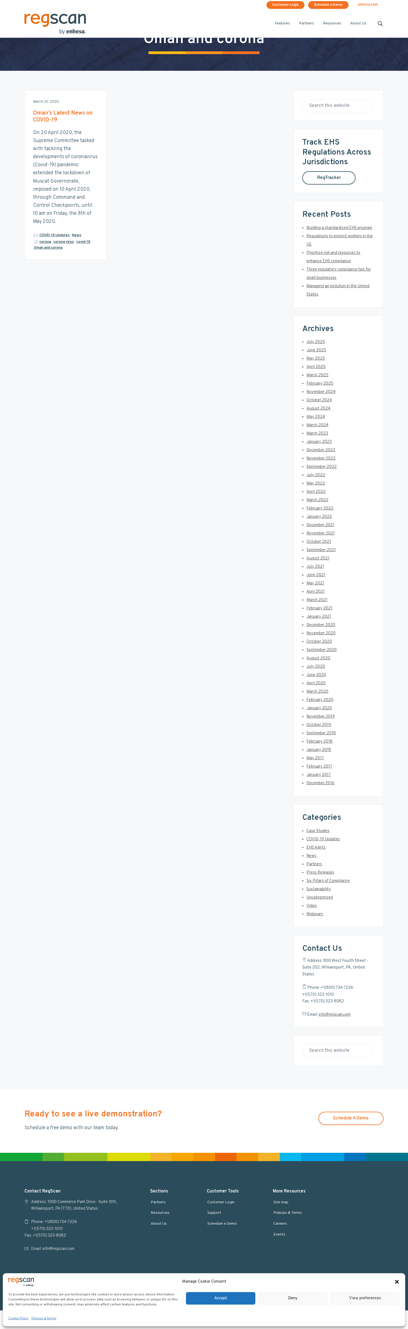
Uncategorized (319, 897)
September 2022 (321, 467)
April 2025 (316, 367)
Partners (314, 864)
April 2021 (315, 591)
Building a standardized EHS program (339, 228)
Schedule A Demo (351, 1118)
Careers (280, 1223)
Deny (293, 1298)
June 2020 (316, 675)
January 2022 (319, 517)
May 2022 (315, 483)
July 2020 (315, 666)
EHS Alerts (316, 847)
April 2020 (316, 683)
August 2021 (317, 558)
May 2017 (315, 758)
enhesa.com (368, 4)
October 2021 (318, 541)
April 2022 (316, 492)
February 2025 (319, 383)
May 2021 (315, 583)
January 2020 (319, 708)
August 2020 (318, 658)
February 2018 (319, 741)
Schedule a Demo (328, 5)
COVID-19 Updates (54, 235)
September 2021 (321, 550)
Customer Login (285, 5)
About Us (159, 1223)
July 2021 (315, 566)
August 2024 (318, 408)
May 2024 (315, 417)
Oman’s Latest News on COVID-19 (63, 116)
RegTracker (329, 178)
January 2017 (318, 775)
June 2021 (315, 575)
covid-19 (83, 242)
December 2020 (320, 625)
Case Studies (317, 831)
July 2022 (315, 475)
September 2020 (321, 650)
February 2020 (319, 700)
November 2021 (320, 533)
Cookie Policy (18, 1318)
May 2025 (315, 358)
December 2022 (320, 450)
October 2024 (319, 400)
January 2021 (318, 616)
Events (279, 1234)
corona (45, 242)
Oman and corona (48, 248)
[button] (397, 1282)
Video (311, 906)
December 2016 (320, 783)
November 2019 (320, 716)
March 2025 (317, 375)
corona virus (63, 242)
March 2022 (317, 500)
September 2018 (321, 733)
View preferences (365, 1298)
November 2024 (321, 392)
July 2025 (315, 342)
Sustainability (318, 889)
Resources (160, 1213)
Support (214, 1213)
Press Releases (320, 872)
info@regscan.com (335, 1014)
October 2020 (319, 641)
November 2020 (321, 633)
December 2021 (320, 525)
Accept (220, 1298)
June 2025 (316, 350)
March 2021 (317, 600)
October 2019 (318, 725)
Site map (280, 1202)
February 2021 (319, 608)
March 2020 (317, 691)
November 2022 (321, 458)
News (76, 235)
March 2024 (317, 425)
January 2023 (319, 442)
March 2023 (317, 433)
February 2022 (319, 508)
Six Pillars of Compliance (328, 881)
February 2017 (319, 766)
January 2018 (318, 750)
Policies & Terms (43, 1318)
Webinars (314, 914)
